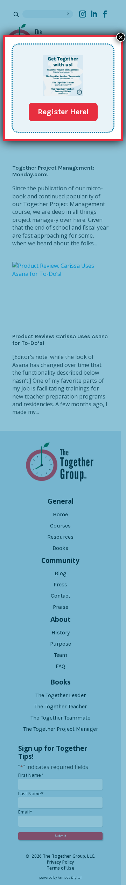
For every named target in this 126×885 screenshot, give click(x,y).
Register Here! (63, 111)
